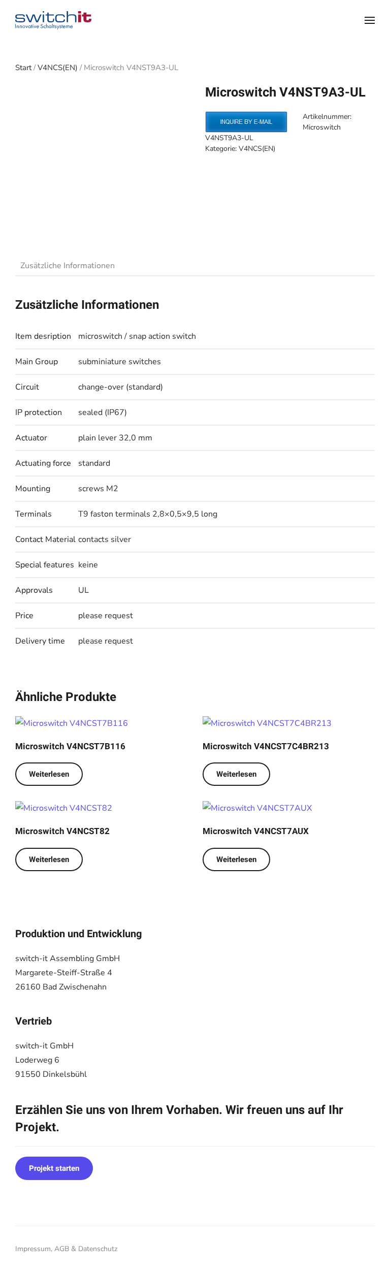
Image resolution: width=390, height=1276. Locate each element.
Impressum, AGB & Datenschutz (66, 1249)
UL (83, 590)
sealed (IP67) (102, 412)
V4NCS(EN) (58, 67)
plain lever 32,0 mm (115, 437)
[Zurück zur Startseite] (53, 20)
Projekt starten (54, 1168)
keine (88, 564)
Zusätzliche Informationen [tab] (67, 265)
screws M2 (98, 488)
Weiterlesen (49, 774)
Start (23, 67)
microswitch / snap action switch (137, 336)
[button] (370, 20)
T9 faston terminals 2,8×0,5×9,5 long (147, 514)
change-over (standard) (120, 387)
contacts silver (104, 539)
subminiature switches (119, 361)
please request (105, 615)
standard (94, 463)
